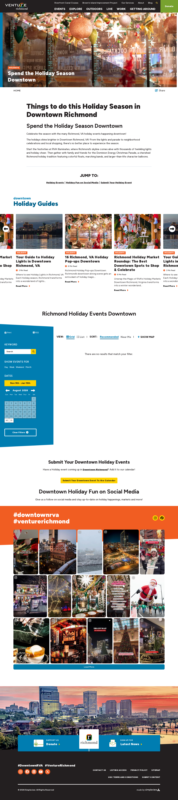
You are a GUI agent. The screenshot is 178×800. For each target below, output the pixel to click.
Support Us (52, 740)
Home (17, 90)
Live (110, 9)
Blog (150, 3)
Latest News (130, 744)
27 (25, 416)
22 (34, 412)
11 (16, 407)
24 (11, 416)
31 (11, 420)
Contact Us (99, 770)
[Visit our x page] (47, 771)
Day (6, 367)
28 (29, 416)
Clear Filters (18, 432)
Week (12, 367)
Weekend (20, 367)
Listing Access (118, 770)
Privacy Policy (139, 770)
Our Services (127, 3)
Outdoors (94, 9)
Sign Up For (126, 740)
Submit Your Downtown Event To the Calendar (89, 480)
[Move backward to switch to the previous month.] (7, 390)
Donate (169, 6)
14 (29, 407)
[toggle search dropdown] (157, 3)
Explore (75, 9)
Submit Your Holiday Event (116, 182)
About (141, 3)
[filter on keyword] (33, 351)
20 (25, 412)
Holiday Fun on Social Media (82, 182)
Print (9, 332)
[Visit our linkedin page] (34, 771)
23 (7, 416)
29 (34, 416)
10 (11, 407)
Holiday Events (55, 182)
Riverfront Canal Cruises (66, 3)
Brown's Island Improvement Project (99, 3)
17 (11, 412)
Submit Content (151, 777)
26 (20, 416)
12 (20, 407)
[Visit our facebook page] (162, 518)
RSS (37, 332)
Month (28, 367)
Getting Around (142, 9)
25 (16, 416)
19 (20, 412)
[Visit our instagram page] (155, 518)
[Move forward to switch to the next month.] (33, 390)
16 (7, 412)
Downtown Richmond (95, 469)
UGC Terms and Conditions (123, 777)
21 (29, 412)
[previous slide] (6, 229)
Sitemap (155, 770)
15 (34, 407)
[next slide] (172, 229)
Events (59, 9)
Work (121, 9)
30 (6, 420)
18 (16, 412)
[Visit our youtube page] (40, 771)
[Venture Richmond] (16, 6)
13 (25, 407)
